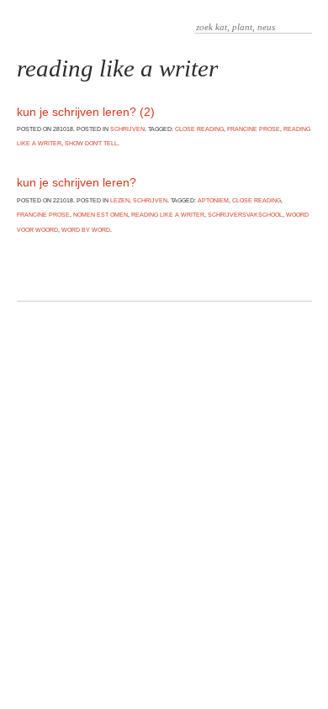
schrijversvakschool (245, 214)
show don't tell (91, 143)
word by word (85, 230)
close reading (199, 129)
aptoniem (213, 200)
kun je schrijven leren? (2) (86, 111)
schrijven (127, 129)
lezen (120, 200)
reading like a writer (167, 214)
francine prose (253, 129)
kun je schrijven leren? (76, 182)
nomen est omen (100, 214)
